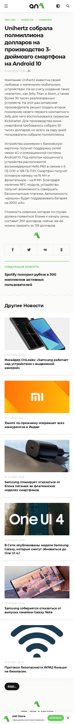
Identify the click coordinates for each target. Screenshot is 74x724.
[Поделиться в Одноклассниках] (61, 249)
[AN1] (37, 705)
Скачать (56, 717)
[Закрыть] (68, 718)
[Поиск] (67, 6)
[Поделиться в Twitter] (29, 249)
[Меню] (6, 6)
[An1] (37, 6)
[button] (12, 686)
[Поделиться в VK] (45, 249)
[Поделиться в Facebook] (13, 249)
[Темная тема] (58, 6)
